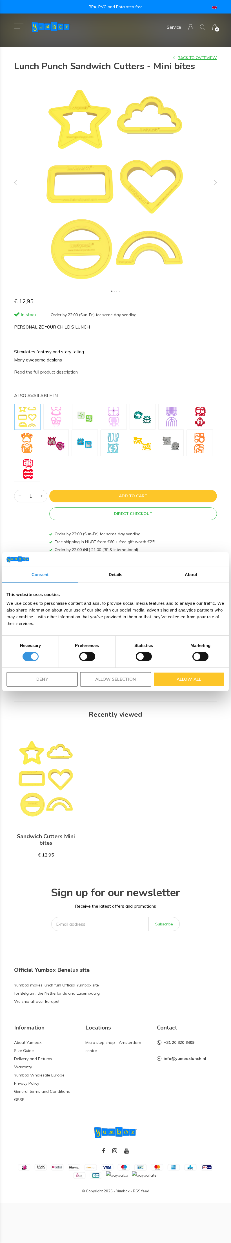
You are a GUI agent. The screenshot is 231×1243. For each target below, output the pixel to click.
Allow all (189, 679)
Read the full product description (46, 372)
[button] (19, 26)
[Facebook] (103, 1151)
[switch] (87, 656)
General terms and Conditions (42, 1091)
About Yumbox (27, 1042)
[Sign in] (190, 27)
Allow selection (115, 679)
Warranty (23, 1066)
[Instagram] (114, 1151)
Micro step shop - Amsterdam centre (113, 1046)
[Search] (202, 27)
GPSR (19, 1099)
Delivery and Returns (33, 1058)
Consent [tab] (40, 574)
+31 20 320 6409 (179, 1042)
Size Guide (24, 1050)
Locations (98, 1027)
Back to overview (197, 57)
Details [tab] (116, 574)
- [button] (19, 496)
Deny (42, 679)
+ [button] (41, 496)
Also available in (36, 395)
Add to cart (133, 495)
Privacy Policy (26, 1083)
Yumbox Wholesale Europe (39, 1075)
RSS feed (141, 1191)
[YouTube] (126, 1151)
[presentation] (15, 182)
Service (174, 27)
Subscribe (164, 924)
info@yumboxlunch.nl (185, 1058)
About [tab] (191, 574)
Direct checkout (133, 513)
